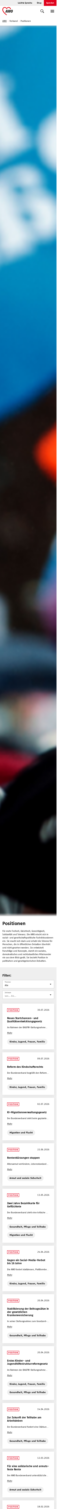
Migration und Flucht (21, 1132)
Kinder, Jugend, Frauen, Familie (27, 1041)
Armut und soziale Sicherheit (25, 1178)
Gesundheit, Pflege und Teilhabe (28, 1226)
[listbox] (28, 984)
